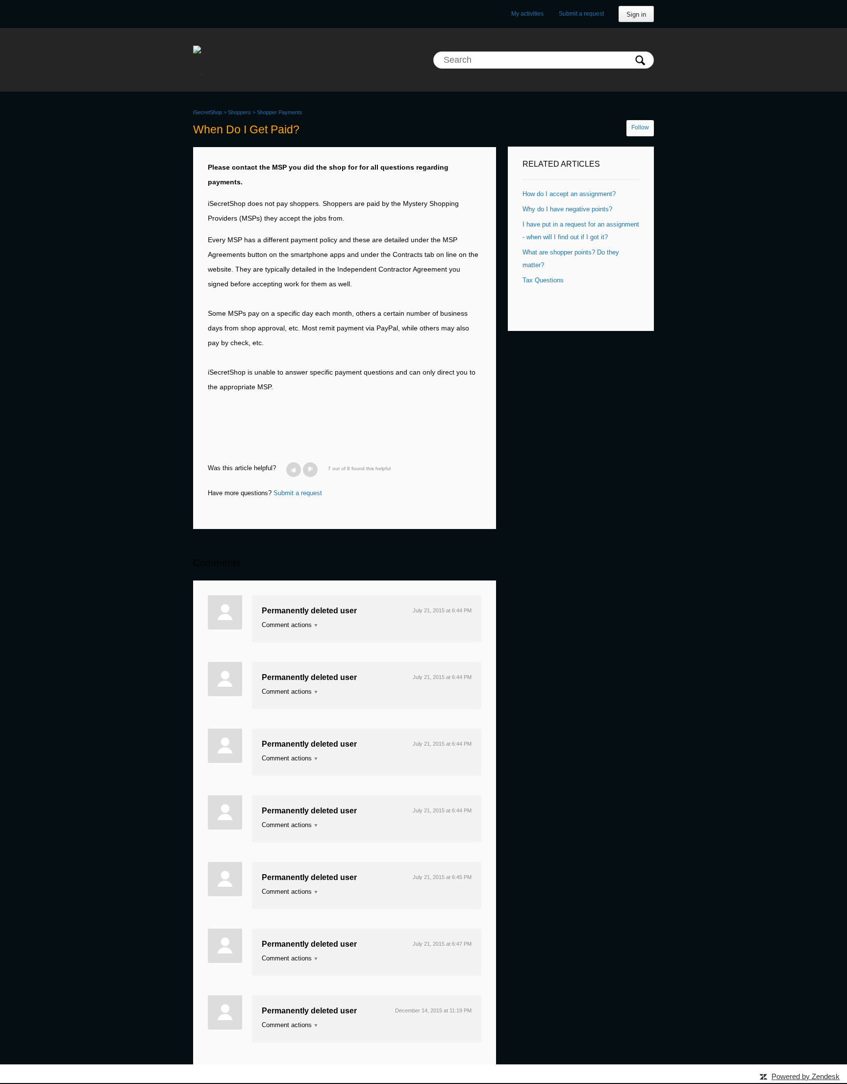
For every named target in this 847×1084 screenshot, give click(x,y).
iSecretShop (207, 112)
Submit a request (581, 13)
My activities (527, 13)
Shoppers (239, 112)
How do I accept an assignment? (569, 194)
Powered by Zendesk (806, 1076)
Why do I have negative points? (567, 209)
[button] (293, 469)
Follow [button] (640, 127)
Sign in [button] (636, 14)
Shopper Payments (279, 112)
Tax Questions (543, 280)
